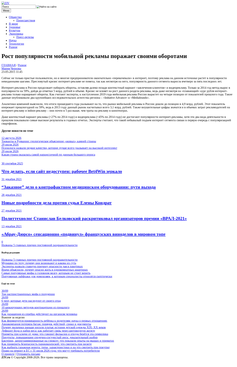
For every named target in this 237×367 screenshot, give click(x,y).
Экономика (16, 33)
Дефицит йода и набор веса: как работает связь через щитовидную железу (48, 330)
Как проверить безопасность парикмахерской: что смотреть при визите (46, 344)
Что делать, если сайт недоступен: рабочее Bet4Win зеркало (61, 171)
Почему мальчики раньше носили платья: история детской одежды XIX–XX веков (53, 327)
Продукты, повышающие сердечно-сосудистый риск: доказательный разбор (49, 337)
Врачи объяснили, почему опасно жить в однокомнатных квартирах (44, 269)
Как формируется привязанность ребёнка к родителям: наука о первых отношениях (54, 320)
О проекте (7, 354)
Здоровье (14, 27)
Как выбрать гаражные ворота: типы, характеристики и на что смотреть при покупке (55, 347)
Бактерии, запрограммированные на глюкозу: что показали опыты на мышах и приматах (57, 340)
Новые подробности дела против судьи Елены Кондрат (56, 202)
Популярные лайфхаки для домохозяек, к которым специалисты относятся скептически (56, 276)
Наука (12, 40)
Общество (15, 17)
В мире (13, 23)
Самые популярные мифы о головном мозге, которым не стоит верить (45, 273)
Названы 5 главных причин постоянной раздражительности (39, 245)
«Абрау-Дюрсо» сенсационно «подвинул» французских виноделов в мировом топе (83, 234)
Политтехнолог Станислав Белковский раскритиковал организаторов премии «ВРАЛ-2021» (94, 218)
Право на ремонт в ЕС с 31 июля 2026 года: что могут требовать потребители (50, 350)
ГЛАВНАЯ (8, 65)
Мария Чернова (11, 68)
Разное (13, 47)
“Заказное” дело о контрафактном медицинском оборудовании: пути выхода (78, 187)
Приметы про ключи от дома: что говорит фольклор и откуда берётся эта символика (54, 334)
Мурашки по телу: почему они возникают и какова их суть (38, 263)
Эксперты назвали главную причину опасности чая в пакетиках (42, 266)
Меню (6, 10)
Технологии (16, 43)
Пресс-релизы (25, 37)
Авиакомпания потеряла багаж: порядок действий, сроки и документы (46, 324)
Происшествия (25, 20)
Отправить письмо (28, 354)
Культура (14, 30)
